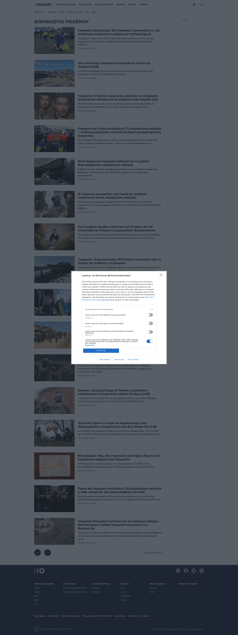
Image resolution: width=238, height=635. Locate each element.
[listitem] (119, 309)
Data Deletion (105, 359)
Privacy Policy (133, 359)
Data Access (119, 359)
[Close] (162, 275)
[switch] (150, 315)
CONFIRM (101, 351)
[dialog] (119, 317)
